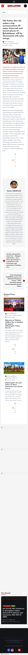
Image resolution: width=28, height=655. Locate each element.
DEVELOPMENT (14, 43)
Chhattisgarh (6, 43)
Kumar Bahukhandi (9, 41)
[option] (14, 610)
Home (4, 12)
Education (14, 378)
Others (13, 605)
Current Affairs (6, 605)
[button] (23, 593)
